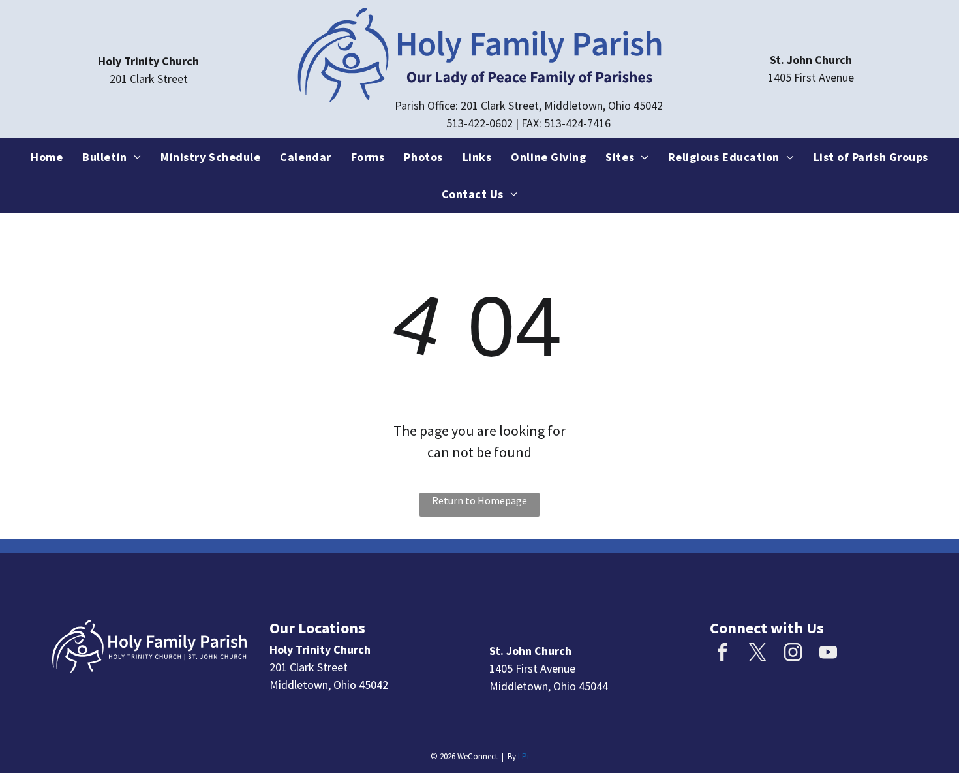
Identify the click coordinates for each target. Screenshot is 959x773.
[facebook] (723, 654)
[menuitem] (46, 156)
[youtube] (828, 654)
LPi (523, 756)
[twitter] (758, 654)
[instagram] (793, 654)
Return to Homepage (479, 500)
